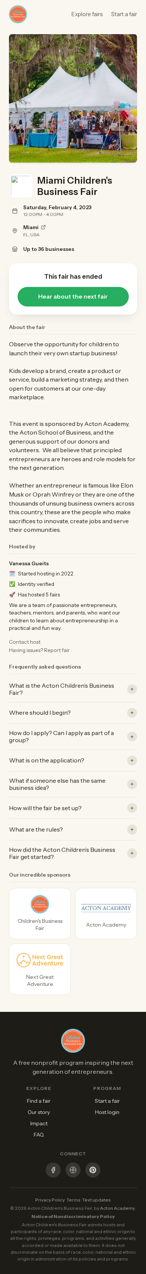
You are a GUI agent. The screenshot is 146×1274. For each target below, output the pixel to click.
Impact (39, 1123)
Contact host (24, 642)
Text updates (96, 1200)
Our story (39, 1112)
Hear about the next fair (73, 296)
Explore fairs (87, 14)
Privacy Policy (50, 1200)
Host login (107, 1112)
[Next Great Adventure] (39, 969)
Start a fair (124, 14)
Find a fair (39, 1100)
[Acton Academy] (106, 913)
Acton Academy (117, 1208)
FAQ (39, 1134)
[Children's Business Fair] (39, 913)
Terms (73, 1200)
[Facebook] (53, 1170)
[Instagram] (73, 1170)
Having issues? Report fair (39, 650)
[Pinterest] (92, 1170)
